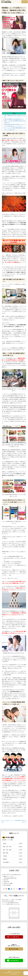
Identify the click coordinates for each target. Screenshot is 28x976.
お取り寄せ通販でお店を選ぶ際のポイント (14, 119)
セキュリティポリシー (16, 971)
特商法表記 (10, 971)
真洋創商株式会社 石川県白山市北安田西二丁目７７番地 (15, 972)
